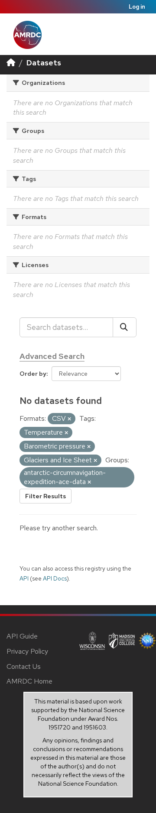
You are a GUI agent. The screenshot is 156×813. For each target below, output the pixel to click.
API (24, 578)
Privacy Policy (27, 651)
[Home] (10, 63)
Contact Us (23, 666)
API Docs (55, 578)
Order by (33, 373)
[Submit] (124, 327)
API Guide (22, 636)
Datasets (43, 63)
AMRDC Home (29, 681)
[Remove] (69, 419)
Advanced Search (52, 356)
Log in (137, 6)
